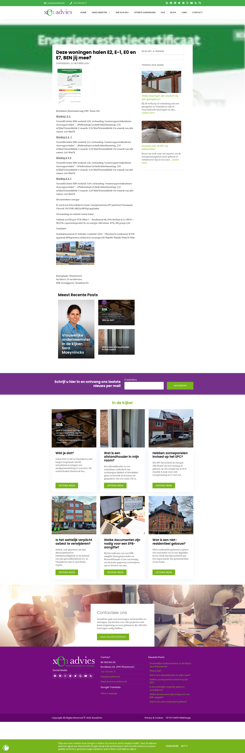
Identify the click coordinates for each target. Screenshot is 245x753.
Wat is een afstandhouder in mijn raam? (170, 675)
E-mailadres (130, 379)
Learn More (172, 746)
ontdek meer (148, 112)
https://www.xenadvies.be (114, 681)
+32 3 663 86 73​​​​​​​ (108, 671)
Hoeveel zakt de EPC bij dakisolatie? (155, 147)
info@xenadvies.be (110, 676)
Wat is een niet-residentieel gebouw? (168, 701)
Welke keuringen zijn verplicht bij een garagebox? (160, 97)
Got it (184, 746)
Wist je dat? (155, 671)
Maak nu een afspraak (113, 636)
